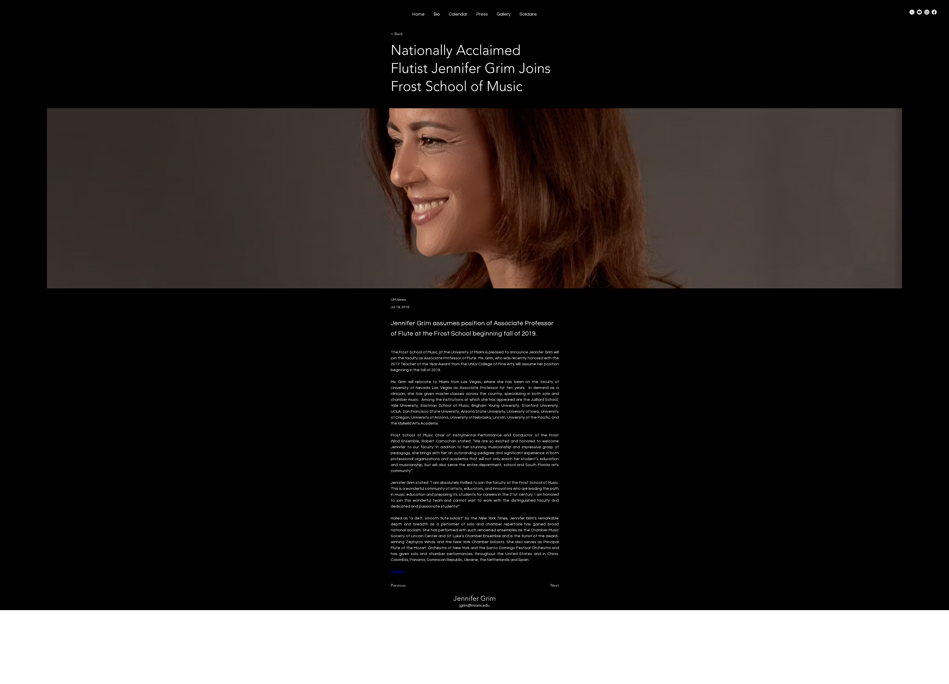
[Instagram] (926, 12)
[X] (911, 12)
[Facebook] (934, 12)
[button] (482, 12)
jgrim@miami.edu (474, 605)
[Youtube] (919, 12)
